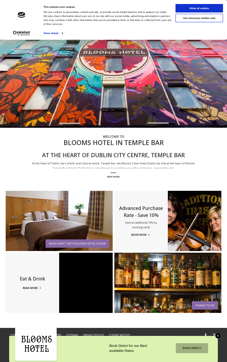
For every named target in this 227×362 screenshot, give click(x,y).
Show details (51, 33)
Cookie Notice (119, 335)
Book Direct (192, 348)
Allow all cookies (199, 8)
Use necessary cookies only (199, 18)
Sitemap (72, 335)
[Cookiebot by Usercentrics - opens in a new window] (21, 33)
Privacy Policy (93, 335)
